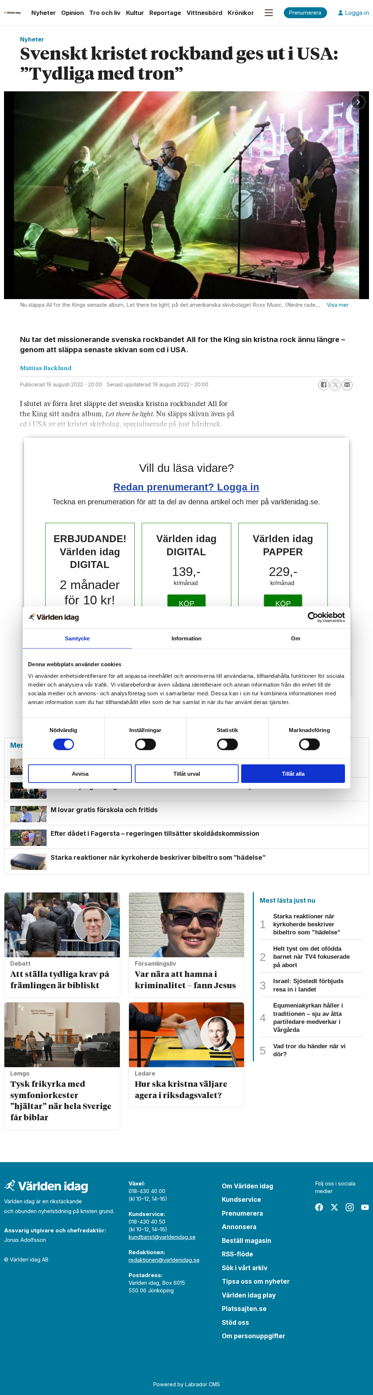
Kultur (135, 12)
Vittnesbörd (204, 12)
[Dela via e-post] (347, 384)
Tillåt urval (186, 773)
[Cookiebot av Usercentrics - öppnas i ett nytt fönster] (313, 617)
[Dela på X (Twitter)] (335, 384)
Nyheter (43, 12)
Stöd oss (235, 1322)
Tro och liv (105, 12)
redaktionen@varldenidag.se (164, 1259)
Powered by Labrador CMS (186, 1384)
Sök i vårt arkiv (244, 1268)
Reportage (165, 12)
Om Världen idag (247, 1186)
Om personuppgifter (253, 1336)
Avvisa (80, 773)
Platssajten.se (244, 1308)
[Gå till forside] (12, 12)
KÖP (186, 604)
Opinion (72, 12)
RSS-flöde (237, 1254)
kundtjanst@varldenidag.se (162, 1236)
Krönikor (241, 12)
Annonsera (239, 1227)
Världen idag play (249, 1295)
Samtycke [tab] (77, 638)
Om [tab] (295, 638)
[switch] (145, 744)
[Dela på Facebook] (323, 384)
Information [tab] (186, 638)
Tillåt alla (293, 773)
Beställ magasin (246, 1240)
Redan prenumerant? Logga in (186, 487)
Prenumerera (242, 1213)
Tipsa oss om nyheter (256, 1281)
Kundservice (241, 1199)
